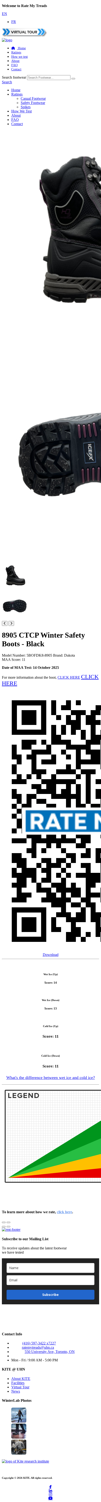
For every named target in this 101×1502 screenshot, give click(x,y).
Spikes (26, 107)
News (15, 1391)
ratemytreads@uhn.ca (38, 1347)
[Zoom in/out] (8, 1222)
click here (64, 1212)
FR (13, 22)
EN (4, 14)
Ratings (16, 52)
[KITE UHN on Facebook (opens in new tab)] (50, 1487)
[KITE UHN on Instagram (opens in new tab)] (50, 1494)
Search (7, 82)
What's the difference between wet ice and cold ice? (50, 1077)
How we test (19, 56)
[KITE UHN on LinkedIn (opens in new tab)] (50, 1491)
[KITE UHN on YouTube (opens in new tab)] (50, 1498)
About (15, 61)
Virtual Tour (20, 1387)
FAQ (14, 65)
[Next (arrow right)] (8, 1226)
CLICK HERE (69, 677)
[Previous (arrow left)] (4, 1226)
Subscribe (50, 1294)
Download (50, 955)
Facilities (17, 1383)
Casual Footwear (33, 98)
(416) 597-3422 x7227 (39, 1343)
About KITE (20, 1379)
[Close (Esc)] (4, 1222)
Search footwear (14, 77)
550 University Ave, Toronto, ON (50, 1352)
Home (15, 90)
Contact (16, 69)
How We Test (21, 111)
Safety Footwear (33, 103)
